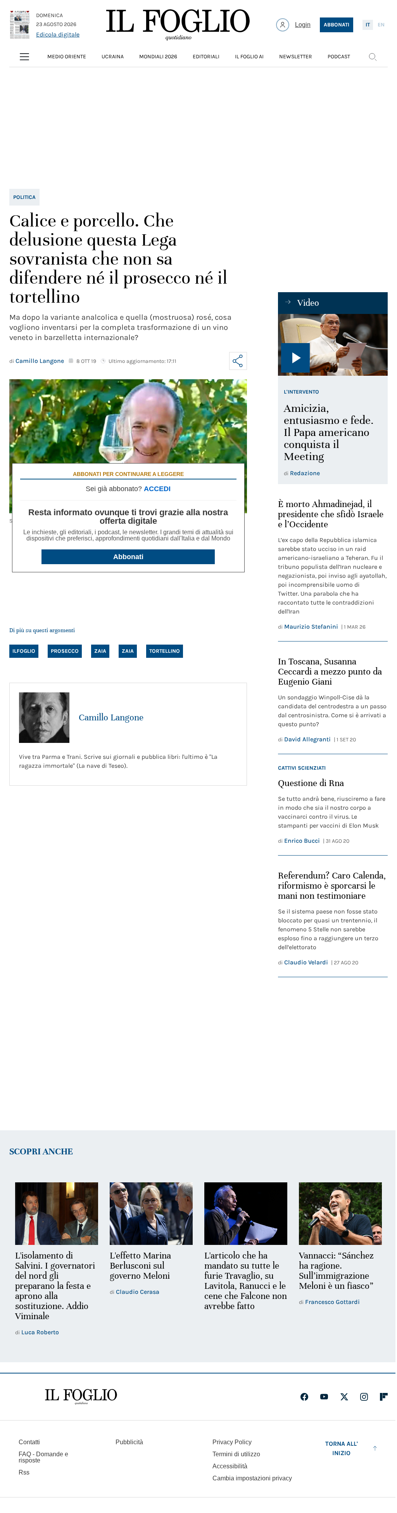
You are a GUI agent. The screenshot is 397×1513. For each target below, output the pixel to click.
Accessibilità (229, 1466)
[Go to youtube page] (324, 1397)
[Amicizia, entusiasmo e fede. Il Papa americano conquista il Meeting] (333, 345)
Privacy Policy (232, 1442)
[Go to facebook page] (304, 1397)
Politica (24, 197)
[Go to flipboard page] (384, 1397)
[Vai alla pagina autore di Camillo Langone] (44, 717)
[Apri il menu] (24, 57)
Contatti (29, 1442)
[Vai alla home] (178, 24)
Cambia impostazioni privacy (252, 1478)
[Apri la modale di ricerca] (372, 57)
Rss (24, 1472)
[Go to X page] (344, 1397)
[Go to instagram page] (364, 1397)
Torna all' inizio (341, 1448)
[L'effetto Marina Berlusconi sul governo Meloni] (151, 1213)
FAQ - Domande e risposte (43, 1457)
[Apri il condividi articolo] (238, 361)
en (381, 24)
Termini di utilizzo (236, 1454)
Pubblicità (129, 1442)
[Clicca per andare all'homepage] (81, 1397)
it (368, 24)
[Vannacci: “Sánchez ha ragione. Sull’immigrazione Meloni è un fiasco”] (340, 1213)
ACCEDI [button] (157, 489)
